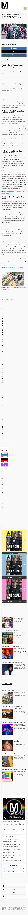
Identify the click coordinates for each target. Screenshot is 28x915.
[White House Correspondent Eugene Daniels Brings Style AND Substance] (7, 669)
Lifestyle (22, 23)
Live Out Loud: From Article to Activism (10, 630)
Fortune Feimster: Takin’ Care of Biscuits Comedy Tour (14, 769)
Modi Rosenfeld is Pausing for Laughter (13, 855)
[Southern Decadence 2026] (7, 698)
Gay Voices (17, 23)
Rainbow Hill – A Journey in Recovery (10, 646)
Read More (2, 409)
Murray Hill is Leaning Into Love (11, 839)
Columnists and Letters (8, 23)
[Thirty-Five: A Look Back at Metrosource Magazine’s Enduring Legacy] (7, 622)
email (15, 55)
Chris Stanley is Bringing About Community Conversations (11, 850)
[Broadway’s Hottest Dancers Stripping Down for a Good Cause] (7, 729)
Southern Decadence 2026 (8, 690)
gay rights (6, 299)
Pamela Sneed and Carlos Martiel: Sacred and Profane (12, 754)
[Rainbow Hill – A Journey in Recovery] (7, 653)
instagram (5, 456)
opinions (12, 299)
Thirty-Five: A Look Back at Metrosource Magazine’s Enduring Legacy (14, 615)
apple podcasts (4, 464)
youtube (5, 461)
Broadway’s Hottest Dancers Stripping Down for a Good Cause (13, 722)
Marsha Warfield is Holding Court (12, 860)
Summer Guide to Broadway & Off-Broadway (12, 706)
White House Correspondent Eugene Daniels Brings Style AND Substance (14, 662)
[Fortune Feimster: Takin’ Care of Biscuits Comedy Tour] (7, 776)
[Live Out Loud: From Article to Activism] (7, 638)
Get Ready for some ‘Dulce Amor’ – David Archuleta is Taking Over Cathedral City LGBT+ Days (14, 738)
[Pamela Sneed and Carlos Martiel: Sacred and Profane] (7, 761)
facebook (15, 48)
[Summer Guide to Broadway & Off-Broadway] (7, 713)
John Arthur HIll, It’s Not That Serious (13, 844)
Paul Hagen (10, 22)
